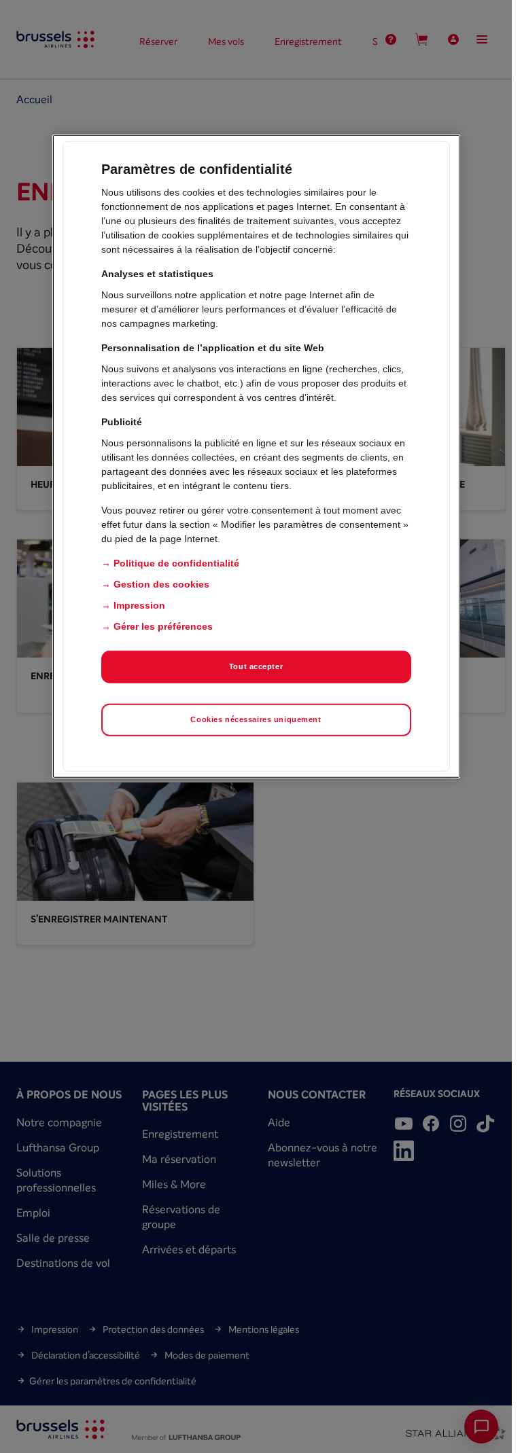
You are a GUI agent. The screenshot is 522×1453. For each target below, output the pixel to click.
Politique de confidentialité (176, 563)
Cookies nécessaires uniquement (255, 719)
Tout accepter (256, 666)
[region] (256, 456)
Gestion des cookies (161, 584)
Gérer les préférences (163, 626)
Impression (139, 605)
